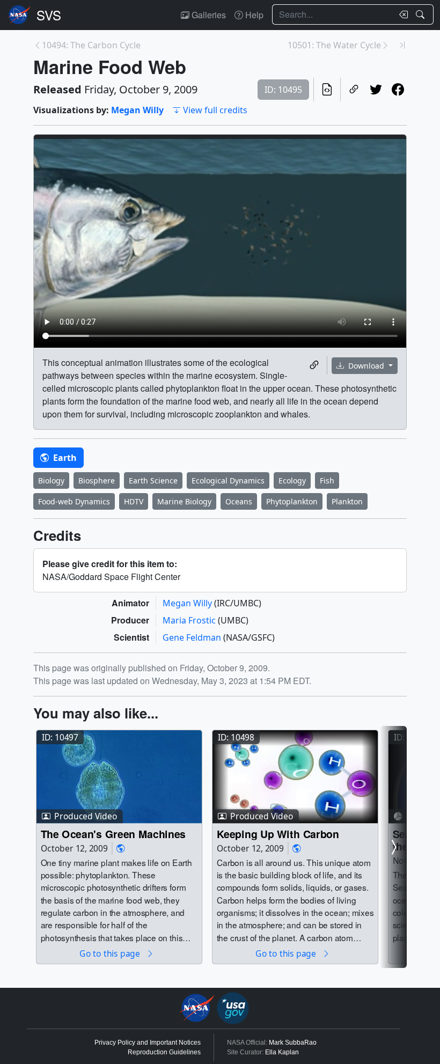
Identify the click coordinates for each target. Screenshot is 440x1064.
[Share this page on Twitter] (376, 89)
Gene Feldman (193, 637)
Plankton (347, 501)
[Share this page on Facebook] (398, 89)
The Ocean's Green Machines (113, 833)
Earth (64, 458)
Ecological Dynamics (228, 480)
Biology (51, 480)
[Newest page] (402, 45)
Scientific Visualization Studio (48, 15)
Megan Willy (137, 110)
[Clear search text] (401, 14)
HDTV (133, 501)
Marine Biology (184, 501)
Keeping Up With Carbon (278, 833)
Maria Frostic (190, 620)
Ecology (292, 480)
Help (253, 15)
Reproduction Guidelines (164, 1052)
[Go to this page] (119, 776)
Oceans (238, 501)
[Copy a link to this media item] (314, 365)
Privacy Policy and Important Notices (147, 1042)
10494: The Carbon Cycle (91, 45)
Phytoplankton (292, 501)
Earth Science (153, 480)
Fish (327, 480)
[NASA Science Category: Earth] (120, 848)
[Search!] (421, 14)
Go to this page (110, 953)
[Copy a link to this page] (354, 89)
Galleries (207, 15)
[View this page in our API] (327, 89)
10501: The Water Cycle (334, 45)
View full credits (215, 110)
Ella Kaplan (282, 1052)
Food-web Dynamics (74, 501)
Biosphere (96, 480)
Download (366, 366)
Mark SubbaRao (293, 1042)
